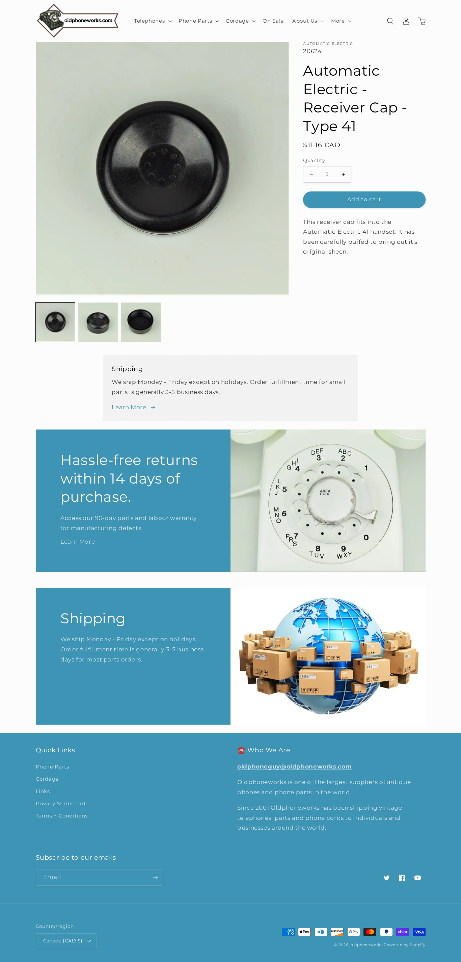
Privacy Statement (61, 804)
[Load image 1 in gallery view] (55, 322)
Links (43, 791)
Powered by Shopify (404, 945)
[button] (152, 21)
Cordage (47, 779)
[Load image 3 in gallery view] (140, 322)
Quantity (314, 160)
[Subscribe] (155, 877)
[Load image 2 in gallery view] (97, 322)
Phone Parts (52, 767)
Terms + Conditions (62, 816)
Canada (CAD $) (63, 940)
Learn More (129, 407)
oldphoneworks (367, 945)
